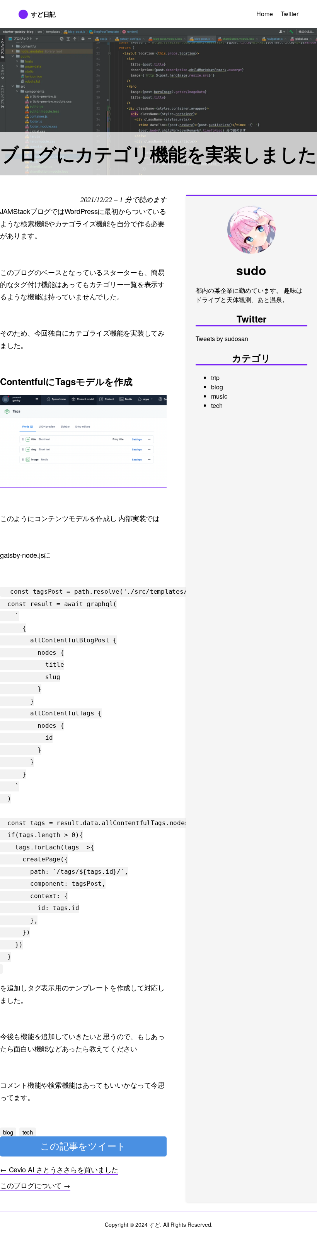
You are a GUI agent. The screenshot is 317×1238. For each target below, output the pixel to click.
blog (217, 386)
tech (217, 405)
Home (264, 13)
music (219, 396)
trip (215, 377)
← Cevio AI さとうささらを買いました (59, 1169)
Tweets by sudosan (222, 338)
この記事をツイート (83, 1146)
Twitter (289, 13)
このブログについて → (35, 1185)
